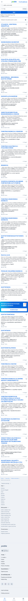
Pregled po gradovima (5, 533)
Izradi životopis (14, 309)
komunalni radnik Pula (5, 522)
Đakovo (2, 501)
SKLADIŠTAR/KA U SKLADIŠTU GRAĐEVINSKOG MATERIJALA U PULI (11, 461)
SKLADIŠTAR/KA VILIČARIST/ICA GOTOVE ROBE (10, 419)
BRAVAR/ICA (4, 165)
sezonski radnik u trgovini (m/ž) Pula (8, 526)
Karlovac (3, 488)
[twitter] (8, 584)
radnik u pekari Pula (5, 520)
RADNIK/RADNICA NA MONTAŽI (10, 42)
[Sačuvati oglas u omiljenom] (26, 24)
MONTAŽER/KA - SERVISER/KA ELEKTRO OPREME (10, 78)
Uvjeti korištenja (4, 590)
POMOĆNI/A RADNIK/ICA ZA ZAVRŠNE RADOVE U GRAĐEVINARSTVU (12, 379)
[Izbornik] (2, 2)
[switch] (26, 20)
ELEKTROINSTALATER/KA (8, 348)
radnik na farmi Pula (5, 511)
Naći (14, 12)
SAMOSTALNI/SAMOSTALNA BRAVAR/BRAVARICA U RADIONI (10, 113)
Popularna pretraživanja (6, 577)
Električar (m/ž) (5, 255)
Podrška (3, 563)
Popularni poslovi (4, 531)
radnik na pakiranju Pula (6, 515)
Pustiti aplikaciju (23, 2)
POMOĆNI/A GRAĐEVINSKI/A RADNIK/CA (9, 200)
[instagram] (5, 584)
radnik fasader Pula (5, 519)
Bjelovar (2, 493)
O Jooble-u (3, 557)
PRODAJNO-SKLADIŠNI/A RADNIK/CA (11, 271)
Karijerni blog (4, 579)
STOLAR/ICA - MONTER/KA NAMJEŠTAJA (9, 25)
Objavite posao (4, 571)
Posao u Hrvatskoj (5, 565)
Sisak (2, 491)
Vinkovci (2, 497)
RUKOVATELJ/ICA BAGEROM (9, 96)
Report (25, 38)
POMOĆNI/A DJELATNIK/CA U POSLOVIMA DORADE (9, 147)
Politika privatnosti (5, 593)
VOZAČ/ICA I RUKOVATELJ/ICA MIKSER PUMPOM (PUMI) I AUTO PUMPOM (12, 182)
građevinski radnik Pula (5, 513)
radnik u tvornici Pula (5, 517)
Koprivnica (3, 499)
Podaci (2, 559)
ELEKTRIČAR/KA (5, 287)
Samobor (3, 495)
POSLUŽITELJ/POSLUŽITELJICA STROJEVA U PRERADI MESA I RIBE (11, 60)
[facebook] (2, 584)
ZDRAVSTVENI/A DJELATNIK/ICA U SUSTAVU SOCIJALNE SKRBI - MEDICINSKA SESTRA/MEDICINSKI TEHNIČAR (11, 440)
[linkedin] (11, 584)
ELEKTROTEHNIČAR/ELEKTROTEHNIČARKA (12, 236)
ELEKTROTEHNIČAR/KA (8, 314)
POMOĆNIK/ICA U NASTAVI (8, 364)
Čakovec (3, 504)
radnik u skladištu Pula (5, 509)
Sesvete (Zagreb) (4, 490)
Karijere (2, 561)
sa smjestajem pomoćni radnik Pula (8, 524)
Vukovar (2, 502)
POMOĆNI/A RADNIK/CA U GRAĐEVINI (12, 131)
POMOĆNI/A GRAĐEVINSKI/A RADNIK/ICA (9, 219)
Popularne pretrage (5, 483)
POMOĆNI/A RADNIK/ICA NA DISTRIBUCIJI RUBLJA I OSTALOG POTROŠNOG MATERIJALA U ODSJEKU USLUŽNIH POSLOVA (12, 399)
